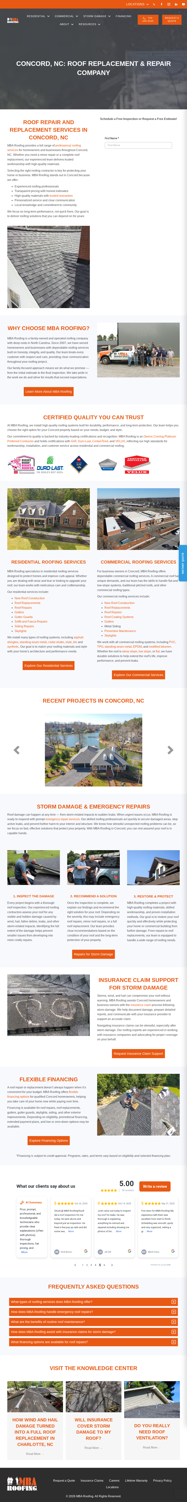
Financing (123, 16)
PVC (172, 642)
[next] (170, 750)
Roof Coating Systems (118, 617)
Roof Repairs (113, 612)
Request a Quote (64, 1480)
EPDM (137, 646)
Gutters (109, 621)
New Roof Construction (119, 603)
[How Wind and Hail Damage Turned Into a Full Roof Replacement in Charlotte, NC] (35, 1396)
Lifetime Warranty (136, 1480)
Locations (135, 4)
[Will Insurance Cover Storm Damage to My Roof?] (93, 1396)
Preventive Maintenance (120, 631)
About (64, 24)
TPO (100, 646)
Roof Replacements (117, 607)
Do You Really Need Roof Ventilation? (152, 1431)
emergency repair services (62, 819)
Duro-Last (84, 441)
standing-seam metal (33, 642)
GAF (74, 441)
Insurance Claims (92, 1480)
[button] (147, 4)
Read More (35, 1453)
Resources (87, 24)
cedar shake (56, 642)
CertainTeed (100, 441)
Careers (114, 1480)
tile (75, 642)
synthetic (13, 646)
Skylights (20, 631)
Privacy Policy (162, 1480)
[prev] (16, 750)
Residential (36, 16)
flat (158, 651)
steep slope (129, 651)
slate (69, 642)
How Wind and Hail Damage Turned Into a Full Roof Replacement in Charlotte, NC (35, 1432)
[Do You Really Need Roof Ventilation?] (152, 1399)
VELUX (120, 441)
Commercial (64, 16)
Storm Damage (94, 16)
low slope (145, 651)
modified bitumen (160, 646)
